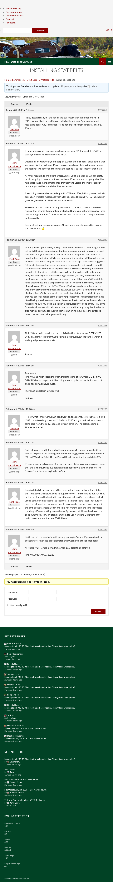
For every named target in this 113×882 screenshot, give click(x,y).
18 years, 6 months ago (72, 86)
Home (7, 79)
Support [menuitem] (10, 19)
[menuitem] (58, 30)
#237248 (102, 325)
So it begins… (10, 656)
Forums (16, 79)
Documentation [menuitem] (14, 12)
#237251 (102, 442)
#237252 (102, 482)
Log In (98, 611)
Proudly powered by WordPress (16, 878)
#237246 (102, 143)
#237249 (102, 365)
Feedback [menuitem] (10, 22)
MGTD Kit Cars (29, 79)
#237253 (102, 529)
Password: (13, 598)
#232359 (102, 110)
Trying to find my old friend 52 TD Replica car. (25, 800)
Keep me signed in (19, 605)
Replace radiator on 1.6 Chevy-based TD (22, 779)
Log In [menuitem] (109, 29)
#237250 (102, 409)
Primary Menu (109, 61)
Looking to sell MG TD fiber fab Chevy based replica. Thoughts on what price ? (39, 646)
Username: (13, 591)
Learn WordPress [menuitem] (15, 15)
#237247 (102, 239)
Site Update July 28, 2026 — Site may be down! (25, 728)
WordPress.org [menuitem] (13, 8)
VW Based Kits (46, 79)
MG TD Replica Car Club (18, 61)
